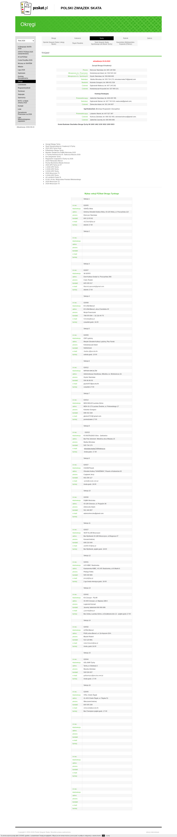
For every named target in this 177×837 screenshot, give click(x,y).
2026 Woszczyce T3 (52, 184)
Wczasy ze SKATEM (25, 63)
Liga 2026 (21, 70)
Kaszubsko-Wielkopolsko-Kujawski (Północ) (125, 43)
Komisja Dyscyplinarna (23, 77)
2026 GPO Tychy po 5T (53, 165)
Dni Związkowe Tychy (53, 157)
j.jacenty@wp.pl (89, 611)
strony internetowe (152, 832)
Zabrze (149, 38)
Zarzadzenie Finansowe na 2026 (25, 113)
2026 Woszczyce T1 (52, 173)
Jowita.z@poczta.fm (91, 351)
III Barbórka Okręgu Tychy (54, 150)
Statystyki (21, 94)
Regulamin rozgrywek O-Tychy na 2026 (59, 159)
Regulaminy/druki (24, 88)
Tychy (102, 38)
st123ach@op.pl (89, 222)
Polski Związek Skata (81, 8)
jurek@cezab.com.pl (91, 481)
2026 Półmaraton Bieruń (54, 161)
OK (103, 835)
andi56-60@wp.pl (90, 546)
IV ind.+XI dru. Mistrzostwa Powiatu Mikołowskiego (63, 179)
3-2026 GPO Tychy (52, 171)
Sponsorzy (21, 98)
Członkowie (22, 85)
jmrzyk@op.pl (88, 578)
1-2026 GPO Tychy (52, 167)
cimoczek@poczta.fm (91, 708)
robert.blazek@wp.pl (91, 643)
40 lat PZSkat (22, 57)
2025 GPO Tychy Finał (53, 148)
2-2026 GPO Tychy (52, 169)
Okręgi (20, 81)
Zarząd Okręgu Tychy (52, 144)
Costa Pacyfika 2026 (25, 60)
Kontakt (20, 106)
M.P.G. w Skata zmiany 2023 (23, 102)
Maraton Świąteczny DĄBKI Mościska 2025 (60, 152)
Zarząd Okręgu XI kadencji (101, 66)
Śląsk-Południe (77, 43)
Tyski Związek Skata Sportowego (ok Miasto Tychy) (101, 43)
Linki (19, 109)
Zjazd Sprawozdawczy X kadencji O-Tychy (60, 146)
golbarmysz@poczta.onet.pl (93, 675)
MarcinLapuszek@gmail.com (94, 286)
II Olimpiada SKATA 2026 (24, 48)
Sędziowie (21, 73)
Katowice (78, 38)
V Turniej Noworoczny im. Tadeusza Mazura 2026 (62, 154)
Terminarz (21, 91)
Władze (20, 67)
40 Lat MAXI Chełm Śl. (53, 177)
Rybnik (125, 38)
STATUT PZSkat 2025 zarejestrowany (25, 53)
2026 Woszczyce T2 (52, 181)
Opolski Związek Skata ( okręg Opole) (53, 43)
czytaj (108, 835)
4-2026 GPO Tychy (52, 175)
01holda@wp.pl (89, 319)
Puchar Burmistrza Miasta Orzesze (57, 163)
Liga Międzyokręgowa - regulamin (24, 119)
